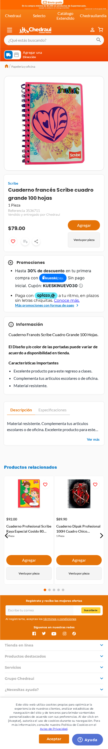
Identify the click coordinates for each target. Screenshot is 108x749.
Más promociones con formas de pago (44, 305)
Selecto (39, 15)
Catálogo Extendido (65, 15)
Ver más (93, 439)
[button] (9, 30)
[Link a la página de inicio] (6, 66)
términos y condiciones (59, 619)
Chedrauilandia (93, 15)
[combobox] (54, 40)
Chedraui (13, 15)
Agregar (84, 225)
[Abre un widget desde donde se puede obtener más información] (87, 740)
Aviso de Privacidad (54, 729)
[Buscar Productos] (99, 40)
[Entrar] (92, 30)
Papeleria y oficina (23, 66)
